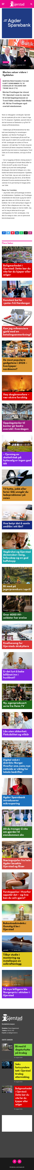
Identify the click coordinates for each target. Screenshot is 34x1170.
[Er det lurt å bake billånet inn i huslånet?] (17, 660)
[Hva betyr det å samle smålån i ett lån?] (17, 512)
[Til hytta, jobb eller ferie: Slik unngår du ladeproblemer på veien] (17, 477)
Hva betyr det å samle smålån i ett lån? (16, 525)
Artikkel (5, 62)
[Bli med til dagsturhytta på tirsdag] (7, 1047)
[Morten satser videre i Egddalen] (17, 54)
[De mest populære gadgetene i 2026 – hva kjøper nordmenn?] (17, 349)
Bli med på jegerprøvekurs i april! (17, 588)
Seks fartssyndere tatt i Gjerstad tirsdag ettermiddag (23, 1070)
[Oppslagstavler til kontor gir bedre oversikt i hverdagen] (17, 412)
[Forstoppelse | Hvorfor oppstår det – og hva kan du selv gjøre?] (17, 880)
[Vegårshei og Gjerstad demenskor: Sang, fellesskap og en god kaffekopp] (17, 540)
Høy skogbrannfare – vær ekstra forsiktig (16, 396)
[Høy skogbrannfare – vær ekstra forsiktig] (17, 383)
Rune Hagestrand (8, 65)
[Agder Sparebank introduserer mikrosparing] (17, 786)
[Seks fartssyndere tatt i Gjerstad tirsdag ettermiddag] (7, 1065)
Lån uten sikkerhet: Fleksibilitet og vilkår (16, 733)
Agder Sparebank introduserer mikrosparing (14, 800)
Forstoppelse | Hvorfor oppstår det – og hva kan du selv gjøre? (17, 895)
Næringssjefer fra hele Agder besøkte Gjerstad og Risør (17, 863)
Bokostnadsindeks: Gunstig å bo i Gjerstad (14, 926)
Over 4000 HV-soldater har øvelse (15, 616)
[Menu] (3, 4)
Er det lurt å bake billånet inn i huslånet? (13, 674)
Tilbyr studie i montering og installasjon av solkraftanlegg (12, 959)
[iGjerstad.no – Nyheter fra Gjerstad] (17, 4)
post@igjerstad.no (12, 1033)
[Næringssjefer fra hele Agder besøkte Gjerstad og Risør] (17, 849)
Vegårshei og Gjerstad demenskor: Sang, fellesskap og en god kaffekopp (17, 556)
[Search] (31, 4)
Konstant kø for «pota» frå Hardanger (16, 302)
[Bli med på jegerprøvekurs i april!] (17, 575)
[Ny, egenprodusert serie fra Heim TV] (17, 692)
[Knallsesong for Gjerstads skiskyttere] (17, 632)
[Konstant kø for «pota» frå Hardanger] (17, 289)
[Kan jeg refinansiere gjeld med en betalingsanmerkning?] (17, 317)
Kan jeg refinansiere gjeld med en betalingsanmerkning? (17, 331)
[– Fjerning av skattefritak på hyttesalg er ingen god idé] (17, 443)
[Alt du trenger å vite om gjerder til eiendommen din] (17, 817)
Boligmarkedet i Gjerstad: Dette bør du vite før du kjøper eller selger (17, 270)
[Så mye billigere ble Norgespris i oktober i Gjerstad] (17, 978)
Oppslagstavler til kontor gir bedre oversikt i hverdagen (16, 426)
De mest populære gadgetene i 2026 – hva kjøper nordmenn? (15, 365)
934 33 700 (10, 1030)
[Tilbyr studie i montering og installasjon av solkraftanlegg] (17, 943)
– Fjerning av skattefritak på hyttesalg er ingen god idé (17, 459)
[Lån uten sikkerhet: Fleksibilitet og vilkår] (17, 720)
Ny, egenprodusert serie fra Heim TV (14, 704)
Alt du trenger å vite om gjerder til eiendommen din (15, 832)
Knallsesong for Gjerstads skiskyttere (16, 645)
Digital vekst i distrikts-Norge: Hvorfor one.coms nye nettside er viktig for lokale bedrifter (17, 766)
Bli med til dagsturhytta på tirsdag (22, 1049)
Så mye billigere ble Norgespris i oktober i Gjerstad (16, 992)
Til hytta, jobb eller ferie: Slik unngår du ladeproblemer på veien (15, 493)
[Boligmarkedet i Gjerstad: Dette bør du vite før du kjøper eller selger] (17, 254)
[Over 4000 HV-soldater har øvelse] (17, 603)
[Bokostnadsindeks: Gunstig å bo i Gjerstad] (17, 912)
